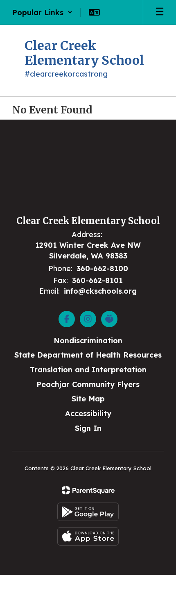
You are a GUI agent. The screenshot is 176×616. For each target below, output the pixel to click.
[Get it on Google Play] (88, 512)
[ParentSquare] (88, 490)
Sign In (88, 428)
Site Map (88, 398)
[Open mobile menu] (159, 12)
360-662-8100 (102, 268)
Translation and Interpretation (88, 369)
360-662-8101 (97, 280)
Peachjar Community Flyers (88, 384)
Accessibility (88, 413)
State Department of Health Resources (88, 355)
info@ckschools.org (100, 291)
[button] (42, 12)
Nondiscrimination (88, 340)
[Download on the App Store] (88, 536)
